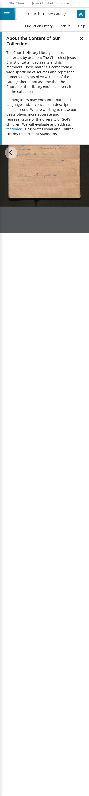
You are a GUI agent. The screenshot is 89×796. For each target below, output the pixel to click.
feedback (14, 129)
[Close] (82, 39)
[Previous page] (11, 152)
